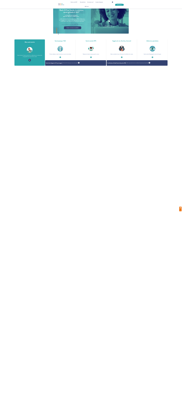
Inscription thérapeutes (99, 2)
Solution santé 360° (74, 2)
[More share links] (180, 210)
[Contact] (180, 208)
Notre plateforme (83, 2)
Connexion (120, 4)
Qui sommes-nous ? (90, 2)
